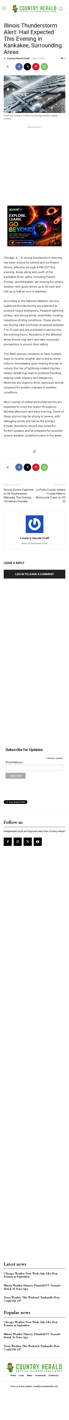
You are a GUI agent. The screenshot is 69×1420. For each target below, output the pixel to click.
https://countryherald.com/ (34, 543)
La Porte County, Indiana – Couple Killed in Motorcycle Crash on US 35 (50, 495)
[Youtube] (38, 842)
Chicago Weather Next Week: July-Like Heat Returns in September (31, 1275)
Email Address (15, 762)
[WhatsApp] (44, 66)
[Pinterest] (36, 66)
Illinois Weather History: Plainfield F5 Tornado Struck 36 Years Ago (32, 1287)
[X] (27, 66)
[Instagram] (18, 842)
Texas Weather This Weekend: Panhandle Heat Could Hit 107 (31, 1299)
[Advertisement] (34, 163)
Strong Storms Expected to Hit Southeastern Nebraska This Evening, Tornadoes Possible (18, 495)
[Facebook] (19, 66)
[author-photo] (34, 533)
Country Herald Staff (18, 58)
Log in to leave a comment (34, 574)
